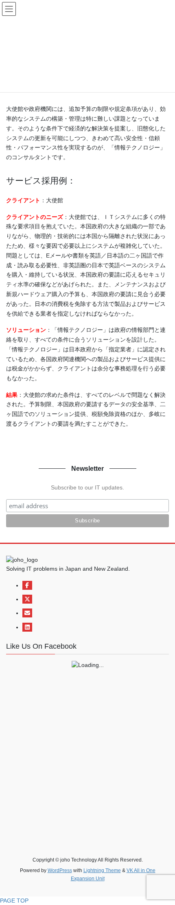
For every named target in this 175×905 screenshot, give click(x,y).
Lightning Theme (102, 870)
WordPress (60, 870)
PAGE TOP (14, 900)
